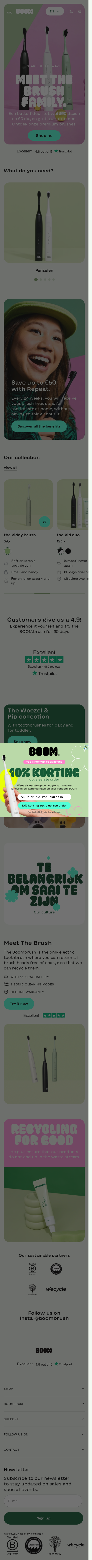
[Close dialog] (86, 747)
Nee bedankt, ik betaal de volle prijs (44, 812)
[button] (44, 805)
